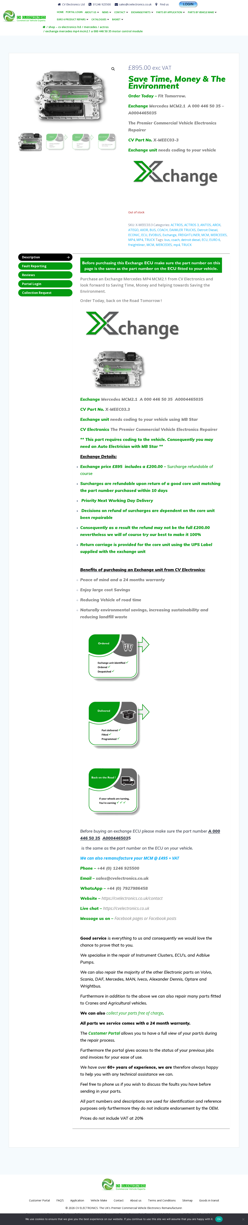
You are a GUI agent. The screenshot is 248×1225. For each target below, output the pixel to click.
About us (90, 12)
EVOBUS (155, 235)
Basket (116, 19)
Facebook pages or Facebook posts (145, 918)
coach (175, 240)
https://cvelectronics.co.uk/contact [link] (132, 898)
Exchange (170, 235)
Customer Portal (39, 1200)
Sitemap (187, 1200)
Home (60, 12)
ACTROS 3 (191, 225)
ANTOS (205, 225)
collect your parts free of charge (134, 1013)
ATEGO (133, 230)
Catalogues (98, 19)
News (105, 12)
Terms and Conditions (162, 1200)
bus (167, 240)
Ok (219, 1219)
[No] (243, 1219)
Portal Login (74, 12)
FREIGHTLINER (189, 235)
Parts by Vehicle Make (201, 12)
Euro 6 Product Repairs (71, 19)
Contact (119, 12)
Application (77, 1200)
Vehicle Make (99, 1200)
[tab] (45, 257)
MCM (205, 235)
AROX (216, 225)
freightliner (136, 245)
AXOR (144, 230)
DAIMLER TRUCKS (182, 230)
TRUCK (150, 240)
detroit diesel (190, 240)
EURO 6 (214, 240)
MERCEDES (90, 27)
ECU (144, 235)
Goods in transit (209, 1200)
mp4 (176, 245)
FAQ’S (60, 1200)
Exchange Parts (141, 12)
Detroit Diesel (207, 230)
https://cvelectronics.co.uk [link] (126, 908)
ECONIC (134, 235)
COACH (162, 230)
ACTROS (104, 27)
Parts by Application (169, 12)
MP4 (131, 240)
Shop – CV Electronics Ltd (64, 27)
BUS (153, 230)
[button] (113, 69)
